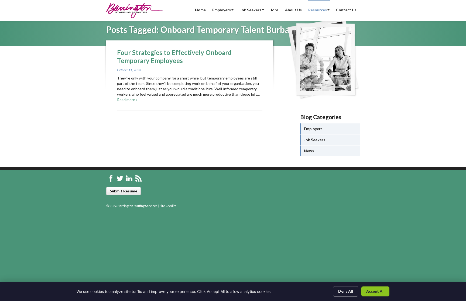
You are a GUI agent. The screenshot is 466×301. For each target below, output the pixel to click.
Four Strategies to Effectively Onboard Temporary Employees (174, 56)
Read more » (127, 99)
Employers (221, 10)
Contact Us (346, 10)
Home (200, 10)
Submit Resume (123, 191)
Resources (317, 10)
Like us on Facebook (111, 178)
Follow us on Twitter (120, 178)
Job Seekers (250, 10)
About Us (293, 10)
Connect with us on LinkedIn (129, 178)
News (309, 150)
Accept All (375, 291)
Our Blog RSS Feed (138, 178)
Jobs (274, 10)
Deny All (345, 291)
